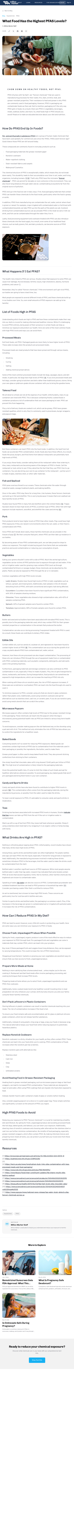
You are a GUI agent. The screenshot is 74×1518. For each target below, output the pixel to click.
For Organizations (53, 2)
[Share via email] (26, 31)
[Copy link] (9, 31)
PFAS (17, 16)
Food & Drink (11, 16)
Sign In (69, 2)
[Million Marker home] (10, 2)
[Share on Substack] (22, 31)
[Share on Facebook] (17, 31)
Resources (38, 2)
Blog (3, 16)
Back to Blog (8, 11)
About (19, 2)
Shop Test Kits (37, 1360)
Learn (28, 2)
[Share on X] (13, 31)
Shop (62, 2)
